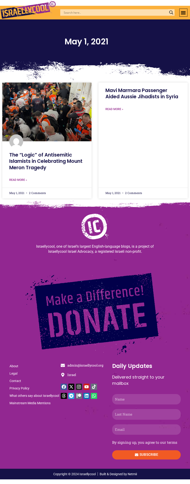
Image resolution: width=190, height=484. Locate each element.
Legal (13, 373)
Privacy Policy (19, 388)
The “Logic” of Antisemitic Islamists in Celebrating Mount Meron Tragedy (45, 161)
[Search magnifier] (171, 12)
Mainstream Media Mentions (30, 403)
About (14, 366)
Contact (15, 381)
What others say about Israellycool (34, 396)
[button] (183, 13)
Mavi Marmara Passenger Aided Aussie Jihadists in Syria (141, 93)
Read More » (18, 180)
